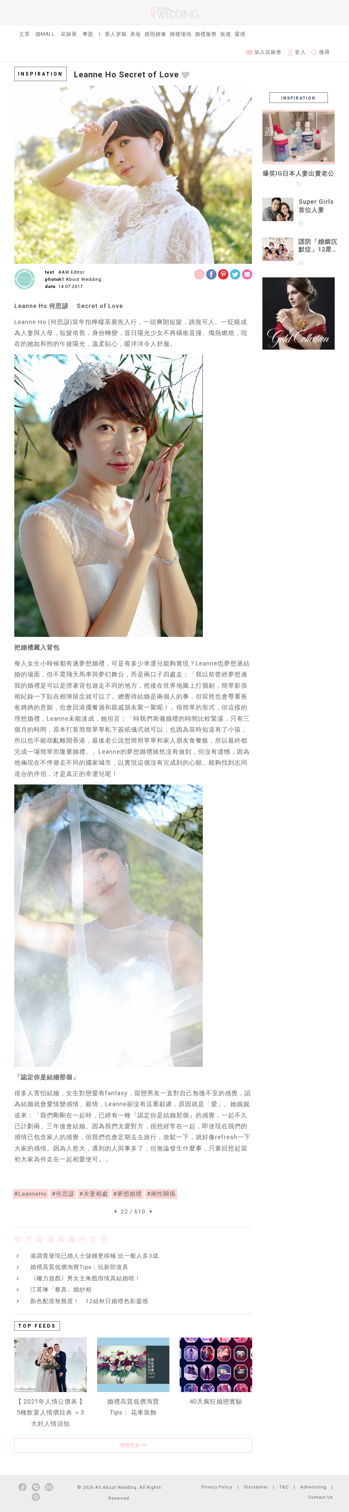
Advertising (313, 1487)
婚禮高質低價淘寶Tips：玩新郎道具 (79, 1267)
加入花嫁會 (267, 52)
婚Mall (45, 34)
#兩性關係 (161, 1193)
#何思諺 (63, 1193)
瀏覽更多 (130, 1445)
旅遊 (225, 34)
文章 (24, 34)
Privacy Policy (216, 1487)
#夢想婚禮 (127, 1193)
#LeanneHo (30, 1193)
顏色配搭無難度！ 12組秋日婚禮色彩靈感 (89, 1301)
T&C (284, 1487)
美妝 (135, 34)
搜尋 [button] (323, 52)
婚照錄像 (155, 34)
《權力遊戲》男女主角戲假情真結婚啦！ (85, 1278)
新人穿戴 (116, 34)
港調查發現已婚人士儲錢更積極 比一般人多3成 (94, 1255)
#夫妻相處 (93, 1193)
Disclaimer (256, 1487)
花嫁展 (69, 34)
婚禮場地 (181, 34)
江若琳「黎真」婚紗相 (61, 1289)
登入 (299, 52)
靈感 (239, 34)
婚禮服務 (206, 34)
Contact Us (320, 1497)
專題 (87, 34)
